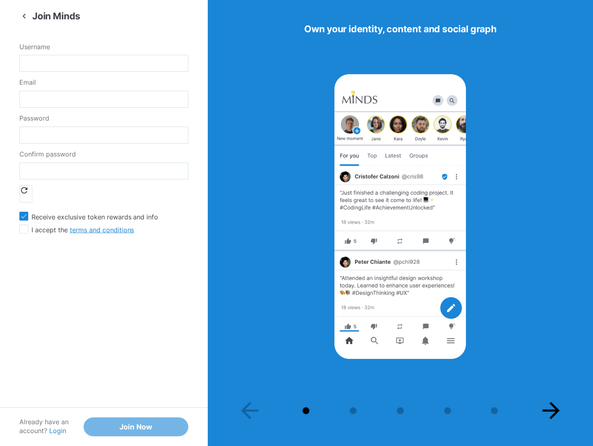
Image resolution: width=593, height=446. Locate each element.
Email (27, 82)
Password (34, 118)
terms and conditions (102, 230)
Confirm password (47, 154)
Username (34, 47)
